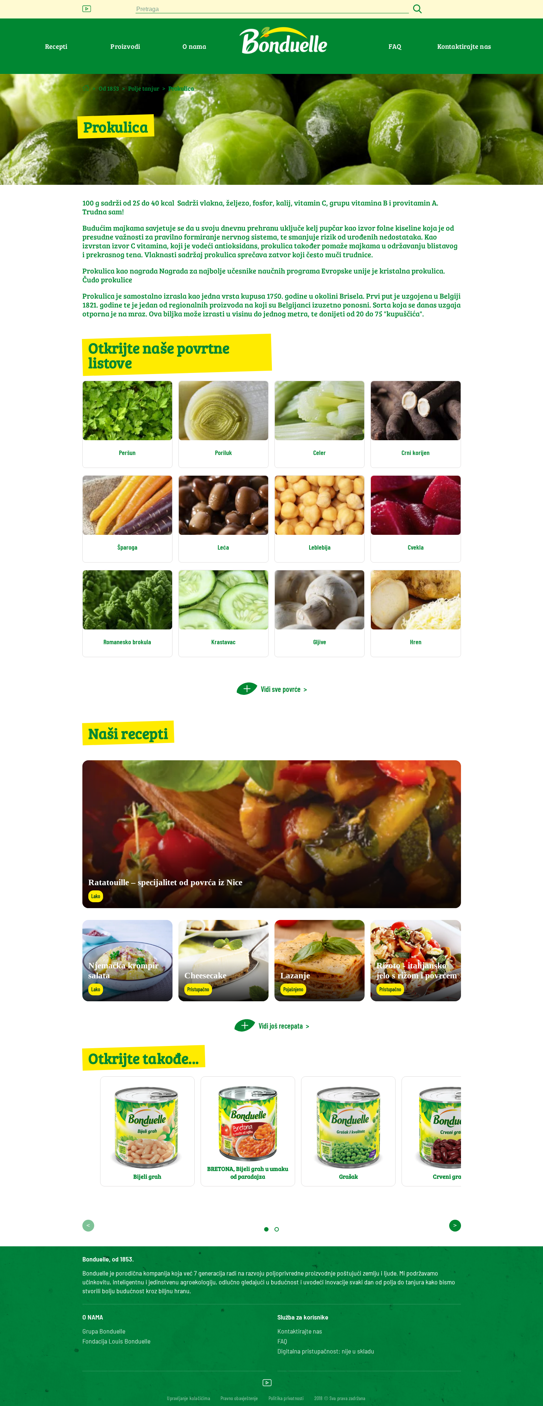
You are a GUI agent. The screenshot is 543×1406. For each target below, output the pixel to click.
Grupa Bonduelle (103, 1331)
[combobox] (272, 9)
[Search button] (416, 9)
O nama (194, 46)
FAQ (395, 46)
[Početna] (85, 87)
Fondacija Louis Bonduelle (116, 1341)
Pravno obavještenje (239, 1398)
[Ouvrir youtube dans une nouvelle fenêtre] (86, 11)
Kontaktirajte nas (464, 46)
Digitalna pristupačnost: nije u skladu (325, 1351)
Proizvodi (125, 46)
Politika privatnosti (286, 1398)
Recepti (56, 46)
